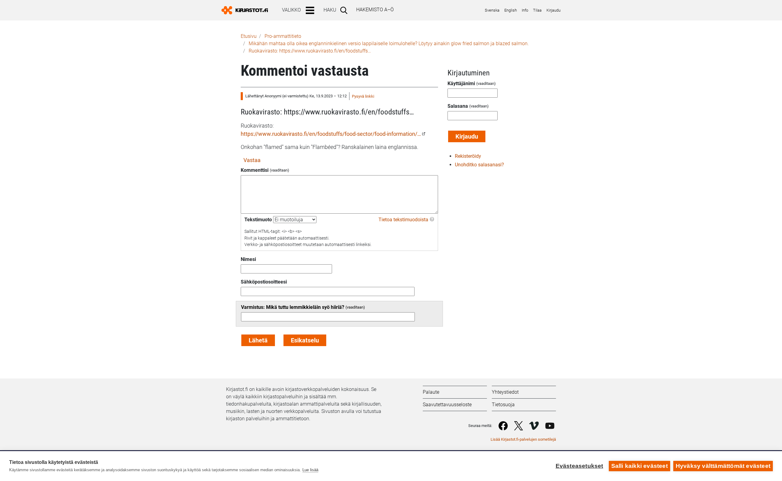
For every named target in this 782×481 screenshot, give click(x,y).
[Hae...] (345, 10)
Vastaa (252, 160)
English (510, 10)
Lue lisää (310, 470)
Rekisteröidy (468, 156)
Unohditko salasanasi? (479, 165)
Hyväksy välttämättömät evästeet (723, 466)
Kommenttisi (255, 170)
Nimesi (248, 259)
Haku (329, 10)
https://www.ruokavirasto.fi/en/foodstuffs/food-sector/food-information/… (331, 134)
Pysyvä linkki (363, 96)
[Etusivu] (247, 10)
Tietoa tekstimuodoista (403, 219)
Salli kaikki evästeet (639, 466)
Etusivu (249, 36)
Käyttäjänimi (461, 83)
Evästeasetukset (579, 466)
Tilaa (537, 10)
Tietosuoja (503, 404)
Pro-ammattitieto (283, 36)
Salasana (458, 106)
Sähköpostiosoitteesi (264, 282)
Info (525, 10)
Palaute (431, 392)
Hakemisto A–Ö (375, 10)
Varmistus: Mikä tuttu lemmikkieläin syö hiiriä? (292, 307)
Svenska (492, 10)
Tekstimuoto (258, 219)
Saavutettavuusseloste (447, 404)
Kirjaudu (553, 10)
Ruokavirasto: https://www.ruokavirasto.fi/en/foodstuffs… (310, 51)
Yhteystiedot (505, 392)
